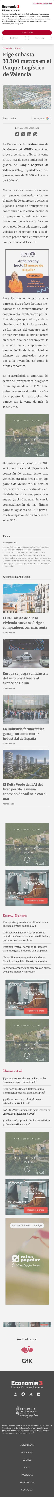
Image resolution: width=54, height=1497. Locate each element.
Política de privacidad (42, 3)
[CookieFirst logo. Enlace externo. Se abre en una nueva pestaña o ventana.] (10, 6)
